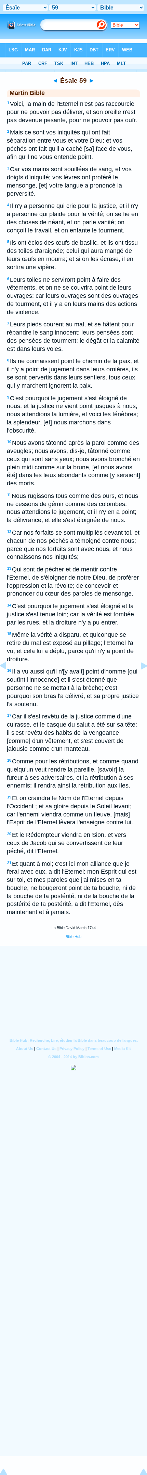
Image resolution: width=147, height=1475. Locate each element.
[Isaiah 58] (8, 681)
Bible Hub (73, 937)
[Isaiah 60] (138, 681)
